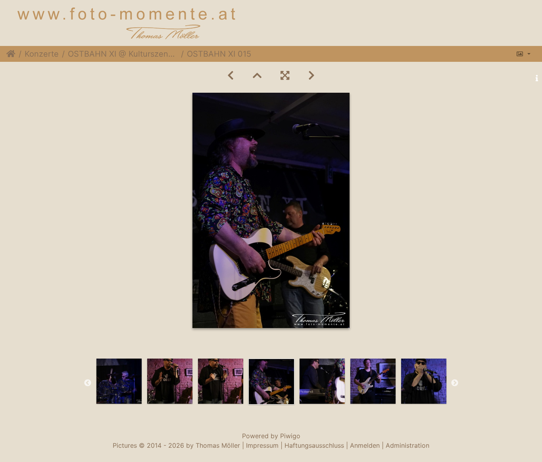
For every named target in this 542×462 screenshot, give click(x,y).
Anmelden (365, 445)
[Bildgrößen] (523, 54)
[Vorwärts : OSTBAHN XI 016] (311, 75)
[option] (119, 381)
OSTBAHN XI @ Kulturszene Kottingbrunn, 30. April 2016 (123, 54)
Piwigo (290, 436)
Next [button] (455, 383)
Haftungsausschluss (314, 445)
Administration (407, 445)
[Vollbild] (285, 75)
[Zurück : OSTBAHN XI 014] (230, 75)
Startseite (10, 54)
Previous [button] (88, 383)
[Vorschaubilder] (257, 75)
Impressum (262, 445)
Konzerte (42, 54)
